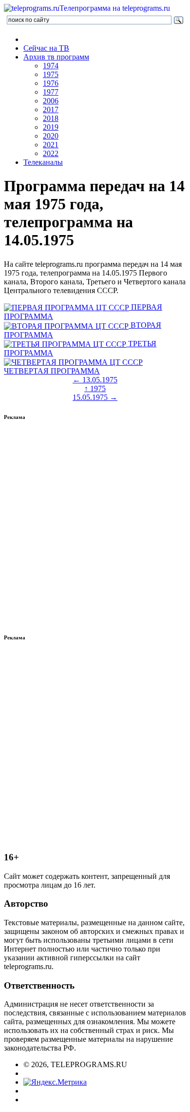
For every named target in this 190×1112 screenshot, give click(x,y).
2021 (50, 144)
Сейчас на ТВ (46, 48)
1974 (50, 65)
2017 (50, 109)
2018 (50, 118)
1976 (50, 83)
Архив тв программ (56, 57)
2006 (50, 101)
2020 (50, 136)
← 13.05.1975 (95, 380)
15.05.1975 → (95, 397)
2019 (50, 127)
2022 (50, 153)
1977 (50, 92)
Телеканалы (43, 162)
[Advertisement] (95, 527)
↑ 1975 (95, 388)
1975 (50, 74)
